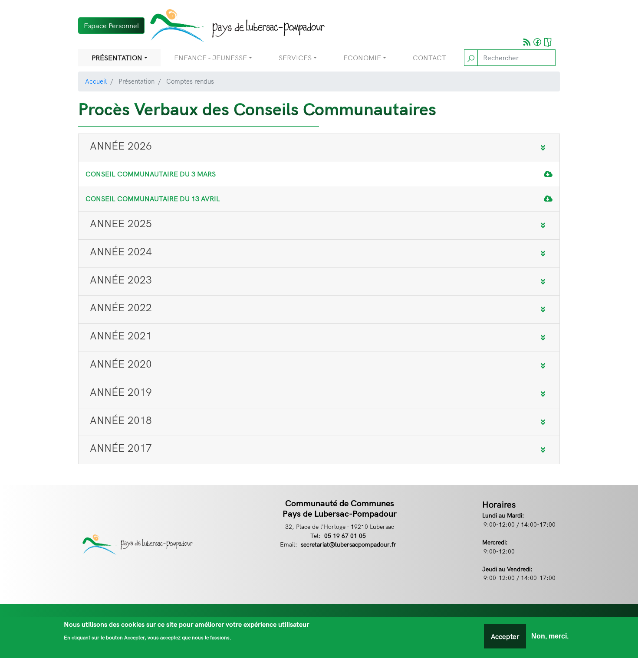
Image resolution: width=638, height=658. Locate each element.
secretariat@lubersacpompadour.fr (348, 544)
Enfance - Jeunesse (210, 57)
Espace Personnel (111, 25)
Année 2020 (121, 363)
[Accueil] (235, 25)
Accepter (505, 636)
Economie (362, 57)
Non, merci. (550, 636)
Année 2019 (121, 391)
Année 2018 (121, 420)
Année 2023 (121, 279)
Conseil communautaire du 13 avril (153, 198)
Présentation (117, 57)
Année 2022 (121, 307)
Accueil (96, 81)
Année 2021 (121, 335)
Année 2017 (121, 447)
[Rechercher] (470, 57)
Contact (429, 57)
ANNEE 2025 (121, 223)
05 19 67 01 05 (345, 535)
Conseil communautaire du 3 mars (151, 173)
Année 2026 (121, 145)
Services (295, 57)
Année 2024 (121, 251)
